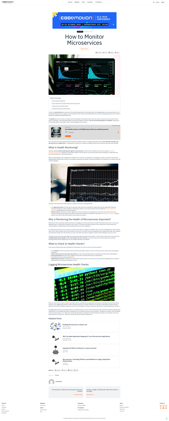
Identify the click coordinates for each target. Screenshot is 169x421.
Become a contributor (124, 407)
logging (67, 303)
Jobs (41, 411)
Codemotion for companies (83, 409)
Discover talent (43, 409)
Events (3, 405)
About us (121, 405)
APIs (73, 257)
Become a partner (5, 411)
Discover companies (82, 405)
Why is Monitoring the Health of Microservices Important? (66, 103)
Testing (57, 375)
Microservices (84, 48)
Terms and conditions (102, 418)
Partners (3, 409)
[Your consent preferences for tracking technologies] (166, 418)
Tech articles (42, 405)
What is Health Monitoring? (58, 101)
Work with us (122, 409)
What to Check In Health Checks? (60, 106)
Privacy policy (94, 418)
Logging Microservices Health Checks (61, 108)
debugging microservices (109, 213)
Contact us (122, 411)
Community (4, 407)
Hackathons (4, 413)
